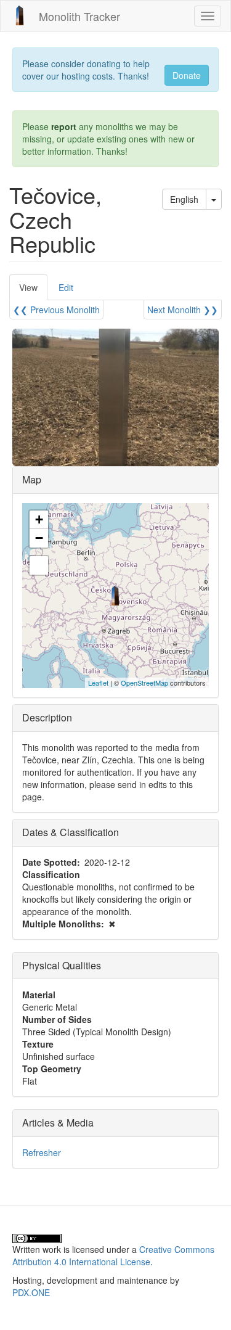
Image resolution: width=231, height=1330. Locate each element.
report (63, 126)
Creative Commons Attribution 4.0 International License (113, 1255)
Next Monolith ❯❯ (182, 309)
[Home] (20, 15)
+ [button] (39, 519)
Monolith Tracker (79, 16)
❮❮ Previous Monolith (56, 309)
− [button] (39, 538)
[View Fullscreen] (39, 565)
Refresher (41, 1152)
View (33, 290)
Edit (66, 287)
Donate (186, 75)
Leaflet (98, 683)
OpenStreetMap (144, 683)
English (184, 199)
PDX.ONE (31, 1292)
